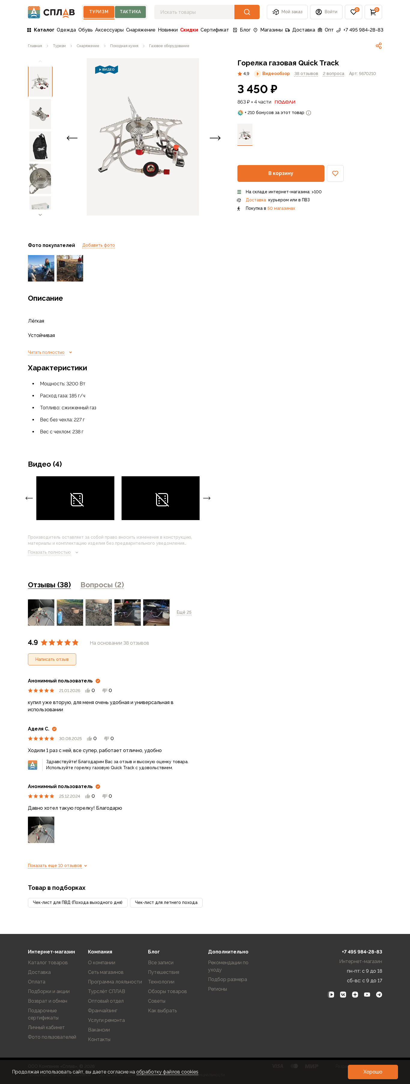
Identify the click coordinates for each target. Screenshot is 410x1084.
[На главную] (51, 12)
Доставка (303, 30)
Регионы (217, 989)
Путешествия (163, 972)
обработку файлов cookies (167, 1072)
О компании (101, 962)
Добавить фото (98, 245)
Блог (245, 30)
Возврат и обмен (47, 1001)
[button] (353, 12)
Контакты (99, 1039)
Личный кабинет (46, 1027)
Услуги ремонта (106, 1020)
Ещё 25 (184, 612)
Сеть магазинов (106, 972)
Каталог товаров (48, 962)
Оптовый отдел (106, 1001)
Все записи (160, 962)
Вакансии (99, 1030)
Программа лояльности (115, 982)
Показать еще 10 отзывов (55, 865)
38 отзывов (306, 73)
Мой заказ (292, 11)
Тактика (130, 11)
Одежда (66, 30)
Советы (156, 1001)
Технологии (161, 982)
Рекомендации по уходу (228, 966)
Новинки (168, 30)
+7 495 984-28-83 (363, 30)
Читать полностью (46, 352)
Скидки (189, 30)
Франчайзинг (102, 1010)
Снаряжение (140, 30)
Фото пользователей (52, 1037)
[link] (378, 45)
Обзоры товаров (167, 991)
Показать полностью (49, 552)
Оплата (36, 982)
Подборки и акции (49, 991)
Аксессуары (109, 30)
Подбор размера (227, 979)
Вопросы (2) (102, 584)
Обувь (85, 30)
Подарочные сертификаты (43, 1014)
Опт (329, 30)
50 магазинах (281, 208)
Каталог (44, 30)
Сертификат (214, 30)
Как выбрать (162, 1010)
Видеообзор (276, 73)
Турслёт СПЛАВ (106, 991)
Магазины (271, 30)
